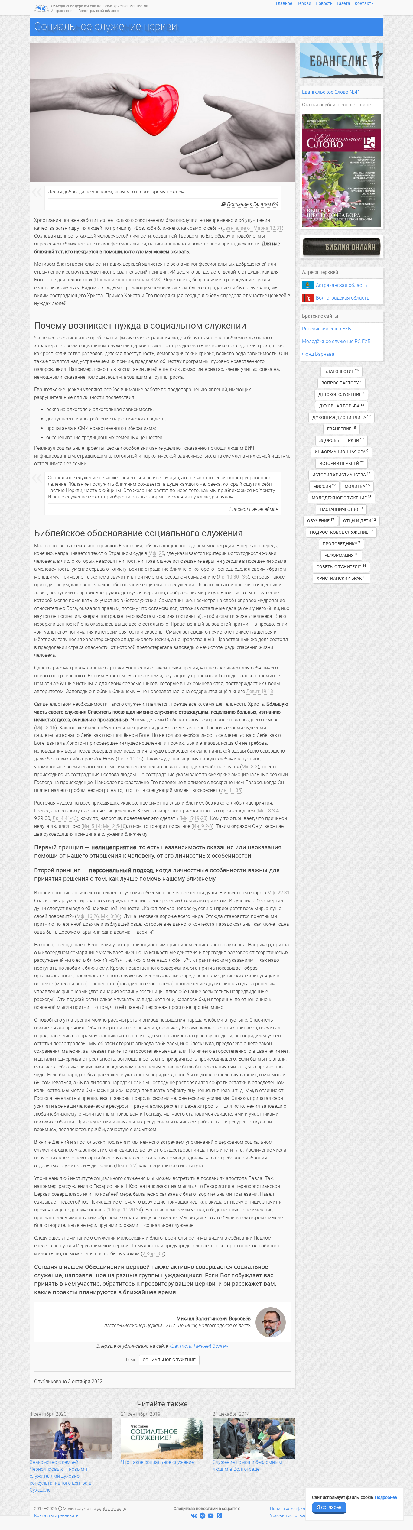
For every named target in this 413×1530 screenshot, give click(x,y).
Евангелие (341, 429)
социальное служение (169, 1360)
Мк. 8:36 (110, 916)
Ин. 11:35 (230, 790)
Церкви (303, 3)
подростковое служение (341, 532)
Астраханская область (341, 285)
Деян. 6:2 (125, 1166)
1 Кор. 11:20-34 (124, 1210)
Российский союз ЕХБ (326, 329)
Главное (284, 3)
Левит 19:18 (259, 691)
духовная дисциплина (341, 417)
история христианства (341, 475)
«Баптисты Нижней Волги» (198, 1346)
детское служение (341, 394)
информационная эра (341, 452)
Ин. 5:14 (92, 826)
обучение (320, 521)
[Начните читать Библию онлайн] (342, 246)
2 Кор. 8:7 (153, 1253)
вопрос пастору (341, 383)
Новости (324, 3)
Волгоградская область (342, 298)
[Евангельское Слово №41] (341, 170)
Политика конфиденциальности (301, 1508)
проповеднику (341, 543)
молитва (357, 486)
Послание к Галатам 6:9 (252, 204)
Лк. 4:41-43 (64, 818)
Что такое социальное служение (157, 1462)
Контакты (365, 3)
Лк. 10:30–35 (233, 577)
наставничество (341, 509)
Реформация (341, 555)
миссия (324, 486)
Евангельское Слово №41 (331, 92)
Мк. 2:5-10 (114, 826)
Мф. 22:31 (278, 893)
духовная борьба (341, 406)
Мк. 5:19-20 (193, 818)
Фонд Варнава (318, 354)
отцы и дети (359, 521)
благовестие (341, 371)
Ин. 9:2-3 (202, 826)
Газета (343, 3)
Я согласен (329, 1507)
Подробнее (386, 1497)
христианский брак (341, 578)
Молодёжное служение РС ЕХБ (336, 341)
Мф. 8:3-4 (268, 811)
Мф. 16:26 (87, 916)
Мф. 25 (156, 553)
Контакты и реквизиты (57, 1515)
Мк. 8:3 (250, 767)
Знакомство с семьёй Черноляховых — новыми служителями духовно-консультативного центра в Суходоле (61, 1476)
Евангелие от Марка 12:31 (252, 228)
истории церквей (341, 463)
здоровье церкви (341, 440)
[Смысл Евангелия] (342, 60)
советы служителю (341, 566)
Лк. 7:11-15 (129, 759)
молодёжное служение (341, 498)
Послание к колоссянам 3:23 (127, 280)
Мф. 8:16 (45, 728)
